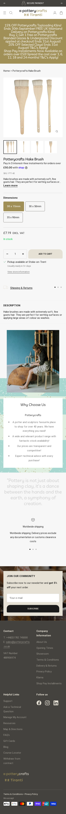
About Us (41, 642)
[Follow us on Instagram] (47, 702)
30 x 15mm (13, 206)
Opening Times (44, 647)
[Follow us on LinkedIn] (55, 702)
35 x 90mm (13, 217)
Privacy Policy (44, 671)
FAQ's (6, 735)
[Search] (11, 12)
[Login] (54, 12)
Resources (9, 723)
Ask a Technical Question (12, 709)
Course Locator (12, 752)
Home (6, 70)
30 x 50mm (35, 206)
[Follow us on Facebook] (38, 702)
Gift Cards (9, 740)
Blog (5, 746)
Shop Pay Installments (49, 683)
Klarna (39, 677)
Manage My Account (14, 717)
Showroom (42, 653)
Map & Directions (13, 729)
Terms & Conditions (47, 659)
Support (7, 701)
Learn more (10, 185)
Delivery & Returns (46, 665)
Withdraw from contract (11, 761)
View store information (18, 271)
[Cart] (61, 13)
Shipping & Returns (21, 288)
